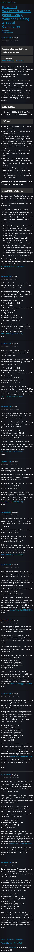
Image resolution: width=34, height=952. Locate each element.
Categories (10, 939)
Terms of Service (6, 943)
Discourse (12, 948)
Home (3, 939)
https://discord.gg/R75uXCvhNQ (13, 61)
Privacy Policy (18, 943)
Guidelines (19, 939)
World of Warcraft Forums (8, 2)
